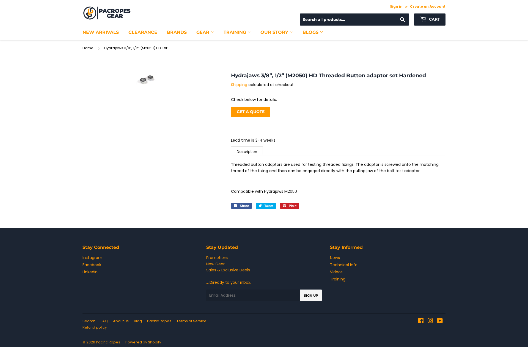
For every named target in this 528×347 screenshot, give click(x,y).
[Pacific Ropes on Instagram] (430, 321)
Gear (203, 32)
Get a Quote (251, 111)
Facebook (91, 265)
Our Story (275, 32)
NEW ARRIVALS (100, 32)
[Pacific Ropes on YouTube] (440, 321)
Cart (434, 19)
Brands (177, 32)
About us (121, 321)
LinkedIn (90, 272)
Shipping (239, 84)
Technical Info (344, 265)
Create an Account (428, 6)
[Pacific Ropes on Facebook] (421, 321)
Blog (138, 321)
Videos (336, 272)
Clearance (142, 32)
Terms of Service (192, 321)
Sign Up (311, 295)
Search (88, 321)
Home (88, 48)
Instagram (92, 257)
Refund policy (94, 327)
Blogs (311, 32)
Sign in (396, 6)
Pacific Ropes (159, 321)
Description (247, 151)
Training (236, 32)
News (335, 257)
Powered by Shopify (143, 342)
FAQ (104, 321)
